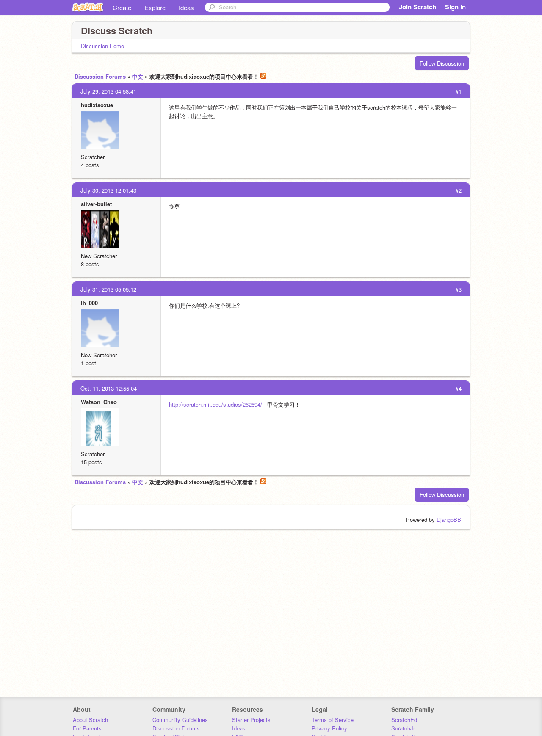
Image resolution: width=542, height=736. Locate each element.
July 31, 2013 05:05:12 (108, 289)
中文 (137, 76)
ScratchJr (403, 728)
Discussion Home (102, 46)
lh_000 (89, 303)
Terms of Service (333, 720)
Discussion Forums (100, 76)
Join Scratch (417, 6)
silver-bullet (96, 204)
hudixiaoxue (97, 105)
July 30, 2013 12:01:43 (108, 190)
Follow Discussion (442, 63)
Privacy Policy (329, 728)
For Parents (87, 728)
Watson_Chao (99, 402)
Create (122, 7)
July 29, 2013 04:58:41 (108, 91)
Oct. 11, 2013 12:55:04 (108, 388)
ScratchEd (404, 720)
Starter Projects (251, 720)
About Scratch (90, 720)
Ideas (186, 7)
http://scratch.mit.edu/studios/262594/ (215, 404)
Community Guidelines (180, 720)
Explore (155, 7)
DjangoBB (449, 519)
